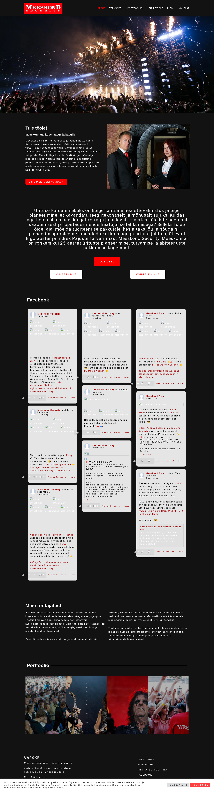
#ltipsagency (146, 374)
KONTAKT (184, 8)
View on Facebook (57, 398)
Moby (69, 455)
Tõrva (63, 544)
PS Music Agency (94, 371)
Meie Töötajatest (35, 777)
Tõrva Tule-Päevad (62, 534)
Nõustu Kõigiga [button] (200, 785)
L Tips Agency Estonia (165, 364)
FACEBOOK (145, 775)
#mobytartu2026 (40, 467)
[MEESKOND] (43, 8)
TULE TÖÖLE (156, 8)
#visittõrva (36, 565)
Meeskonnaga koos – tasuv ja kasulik (48, 763)
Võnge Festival (39, 534)
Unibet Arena (146, 358)
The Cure (161, 361)
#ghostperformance (42, 388)
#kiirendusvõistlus (41, 385)
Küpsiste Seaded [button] (178, 785)
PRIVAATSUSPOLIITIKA (153, 769)
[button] (122, 8)
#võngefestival (39, 562)
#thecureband (171, 371)
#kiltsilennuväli (63, 388)
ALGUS (101, 8)
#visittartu (56, 467)
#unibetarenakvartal (150, 371)
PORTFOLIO (145, 764)
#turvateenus (146, 377)
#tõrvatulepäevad (59, 562)
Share (72, 398)
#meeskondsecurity (41, 391)
